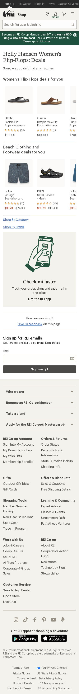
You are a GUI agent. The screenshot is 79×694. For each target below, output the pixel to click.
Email (6, 350)
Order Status (50, 444)
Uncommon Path (53, 517)
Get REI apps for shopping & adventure (39, 631)
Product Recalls (23, 683)
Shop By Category (15, 219)
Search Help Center (17, 590)
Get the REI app (39, 299)
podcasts (63, 620)
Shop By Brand (13, 227)
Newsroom (49, 562)
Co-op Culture (13, 551)
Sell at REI (10, 557)
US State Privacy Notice (51, 673)
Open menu (72, 14)
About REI (48, 545)
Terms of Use (20, 667)
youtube (53, 620)
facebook (35, 620)
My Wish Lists (12, 456)
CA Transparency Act (53, 683)
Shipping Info (51, 466)
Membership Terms (19, 688)
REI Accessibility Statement (55, 688)
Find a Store (11, 596)
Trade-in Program (15, 528)
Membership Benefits (18, 461)
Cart (64, 14)
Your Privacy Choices (53, 667)
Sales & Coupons (53, 483)
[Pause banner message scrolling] (74, 35)
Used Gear (10, 522)
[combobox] (39, 24)
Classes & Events (53, 512)
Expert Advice (51, 506)
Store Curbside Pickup (57, 461)
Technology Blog (53, 567)
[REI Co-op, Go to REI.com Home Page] (8, 14)
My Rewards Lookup (17, 450)
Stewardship (50, 573)
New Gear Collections (18, 517)
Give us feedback (30, 324)
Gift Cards (10, 489)
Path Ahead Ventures (56, 523)
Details (56, 342)
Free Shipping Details (56, 489)
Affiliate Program (15, 562)
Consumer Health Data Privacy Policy (39, 678)
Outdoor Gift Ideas (16, 483)
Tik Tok (25, 620)
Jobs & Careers (13, 545)
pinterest (44, 620)
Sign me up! (39, 369)
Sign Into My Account (18, 444)
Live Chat (9, 601)
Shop (22, 14)
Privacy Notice (21, 673)
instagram (16, 620)
